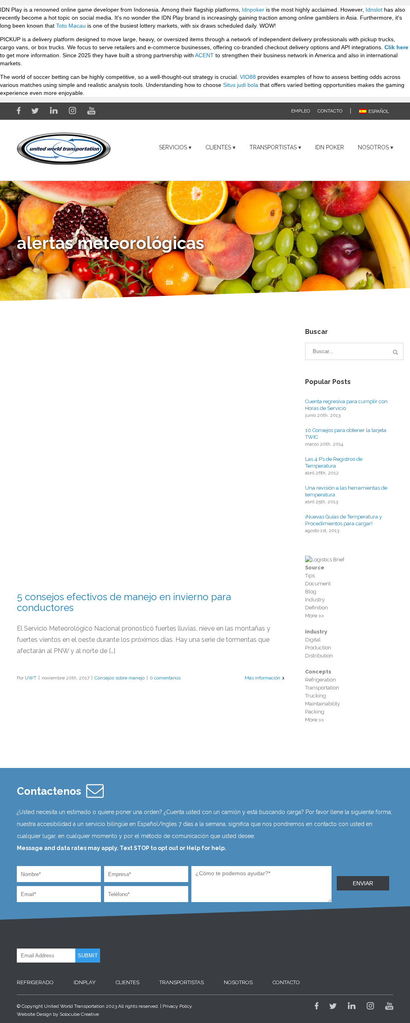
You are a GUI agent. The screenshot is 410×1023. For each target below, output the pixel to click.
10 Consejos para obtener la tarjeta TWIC (345, 433)
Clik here (396, 47)
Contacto (330, 111)
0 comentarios (165, 678)
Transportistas (273, 147)
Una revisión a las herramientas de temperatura (346, 491)
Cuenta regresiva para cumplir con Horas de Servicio (346, 404)
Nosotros (373, 147)
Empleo (300, 111)
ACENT (204, 55)
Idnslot (374, 9)
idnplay (85, 982)
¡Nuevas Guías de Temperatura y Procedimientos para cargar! (343, 520)
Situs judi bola (240, 85)
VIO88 (248, 77)
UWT (30, 678)
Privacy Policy (177, 1006)
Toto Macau (71, 25)
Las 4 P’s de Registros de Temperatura (333, 462)
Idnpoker (253, 9)
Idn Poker (329, 147)
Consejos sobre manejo (119, 678)
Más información (262, 678)
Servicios (173, 147)
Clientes (218, 147)
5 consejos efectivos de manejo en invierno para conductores (124, 602)
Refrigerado (35, 982)
